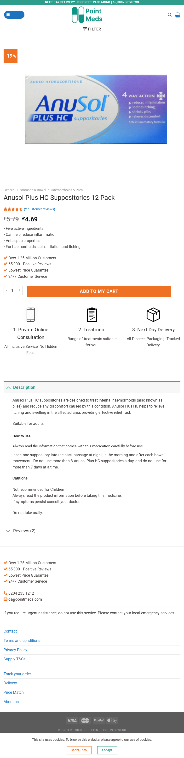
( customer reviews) (39, 209)
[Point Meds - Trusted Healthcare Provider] (92, 14)
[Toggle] (8, 387)
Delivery (10, 683)
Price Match (14, 692)
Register (65, 730)
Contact (10, 631)
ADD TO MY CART (99, 291)
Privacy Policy (15, 650)
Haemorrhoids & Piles (67, 190)
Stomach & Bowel (33, 190)
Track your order (17, 674)
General (9, 190)
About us (11, 701)
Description (24, 387)
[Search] (170, 14)
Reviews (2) (24, 530)
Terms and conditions (22, 640)
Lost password (114, 730)
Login (94, 730)
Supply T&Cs (14, 659)
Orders (80, 730)
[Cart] (177, 15)
